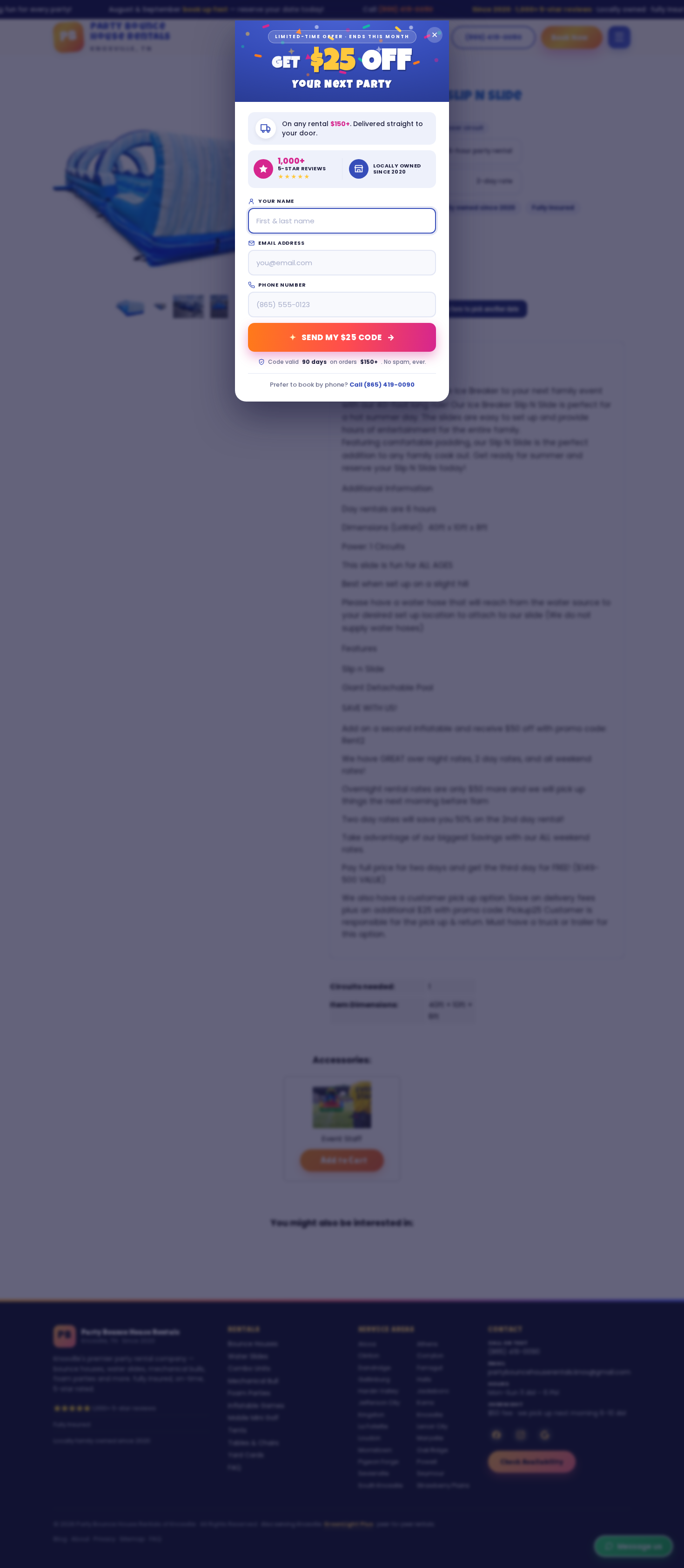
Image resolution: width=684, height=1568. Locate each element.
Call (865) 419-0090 (382, 384)
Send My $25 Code (342, 337)
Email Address (281, 243)
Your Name (276, 201)
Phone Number (282, 284)
